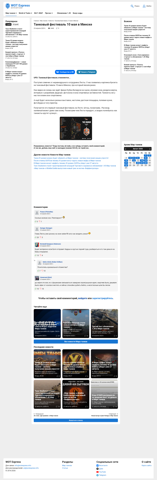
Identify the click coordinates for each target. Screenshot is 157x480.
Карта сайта (146, 465)
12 (134, 160)
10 (126, 160)
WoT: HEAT (38, 13)
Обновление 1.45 (64, 13)
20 (138, 163)
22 (146, 163)
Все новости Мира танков (75, 341)
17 (126, 163)
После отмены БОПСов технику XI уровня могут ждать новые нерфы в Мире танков (67, 161)
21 (142, 163)
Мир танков (10, 13)
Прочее (48, 13)
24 (126, 165)
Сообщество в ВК (67, 72)
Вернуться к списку (76, 420)
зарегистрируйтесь (102, 298)
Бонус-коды (77, 13)
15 (146, 160)
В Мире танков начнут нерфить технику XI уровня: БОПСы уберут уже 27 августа (66, 163)
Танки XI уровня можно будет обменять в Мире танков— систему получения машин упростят (71, 158)
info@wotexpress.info (23, 465)
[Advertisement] (76, 441)
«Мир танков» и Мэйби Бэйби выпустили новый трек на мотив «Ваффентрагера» (66, 168)
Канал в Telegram (88, 72)
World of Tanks (24, 13)
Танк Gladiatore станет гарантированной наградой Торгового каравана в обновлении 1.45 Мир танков (75, 166)
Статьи (65, 468)
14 (142, 160)
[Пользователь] (37, 212)
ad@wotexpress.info (31, 468)
